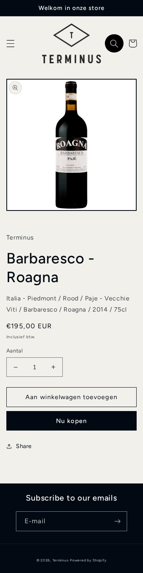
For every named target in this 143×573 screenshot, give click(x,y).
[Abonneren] (117, 521)
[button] (10, 43)
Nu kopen (71, 421)
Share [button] (24, 446)
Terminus (60, 560)
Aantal (14, 350)
